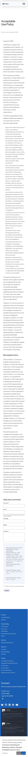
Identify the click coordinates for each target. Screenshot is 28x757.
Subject (5, 524)
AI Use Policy (4, 665)
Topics (3, 636)
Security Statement (6, 670)
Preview (7, 590)
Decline (19, 753)
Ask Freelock (4, 626)
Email (4, 509)
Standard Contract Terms (8, 672)
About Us (3, 647)
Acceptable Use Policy (7, 661)
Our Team (3, 649)
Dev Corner (4, 629)
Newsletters (4, 631)
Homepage (5, 518)
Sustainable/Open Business (8, 633)
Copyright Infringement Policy (9, 663)
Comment (5, 531)
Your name (5, 503)
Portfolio (3, 654)
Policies (3, 658)
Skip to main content (3, 2)
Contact (3, 615)
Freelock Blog (5, 624)
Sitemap (3, 619)
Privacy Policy (5, 668)
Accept (23, 753)
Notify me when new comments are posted (15, 586)
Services (3, 640)
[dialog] (14, 746)
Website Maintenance (7, 642)
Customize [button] (5, 753)
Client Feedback (5, 651)
